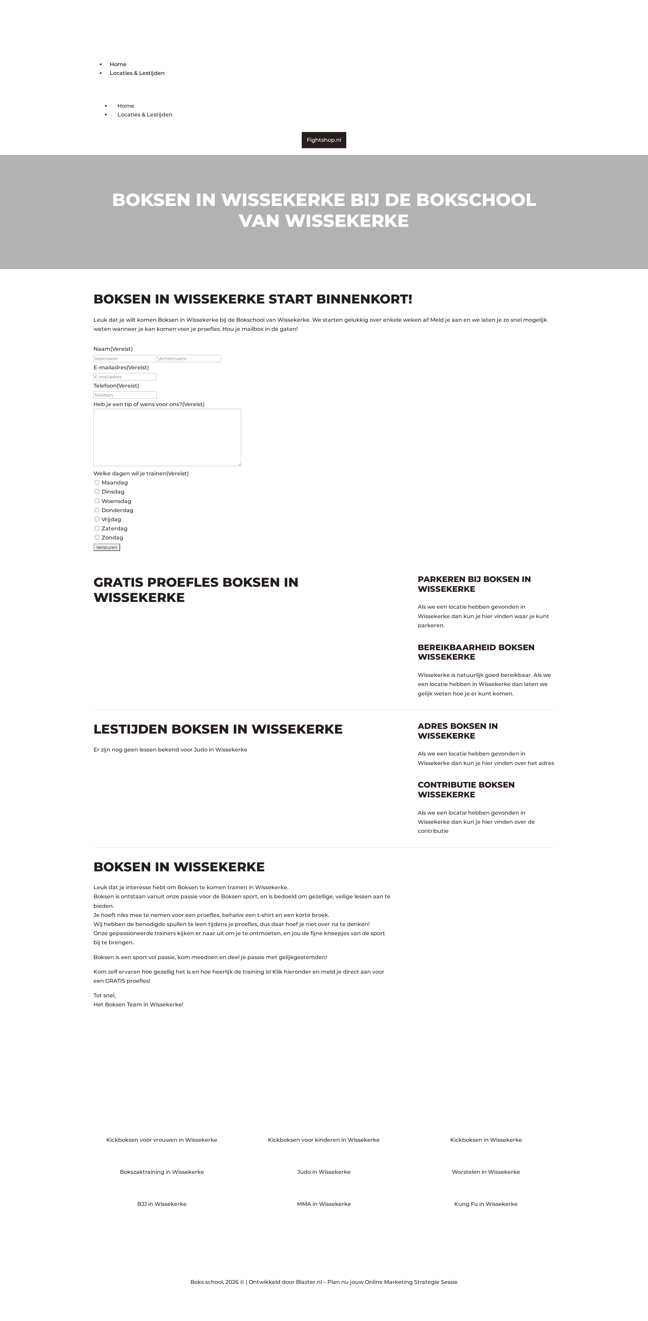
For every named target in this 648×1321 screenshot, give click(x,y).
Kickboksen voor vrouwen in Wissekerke (161, 1140)
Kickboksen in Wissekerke (486, 1140)
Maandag (115, 482)
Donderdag (117, 510)
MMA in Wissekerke (324, 1204)
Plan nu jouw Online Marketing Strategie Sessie (392, 1282)
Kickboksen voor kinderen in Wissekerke (324, 1140)
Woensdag (116, 501)
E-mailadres (121, 367)
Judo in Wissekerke (324, 1172)
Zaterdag (115, 528)
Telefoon (116, 385)
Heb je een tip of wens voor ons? (149, 404)
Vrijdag (111, 519)
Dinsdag (113, 491)
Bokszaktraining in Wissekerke (162, 1172)
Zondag (112, 537)
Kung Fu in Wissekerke (486, 1204)
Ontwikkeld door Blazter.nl (285, 1282)
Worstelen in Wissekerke (486, 1172)
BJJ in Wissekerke (162, 1204)
